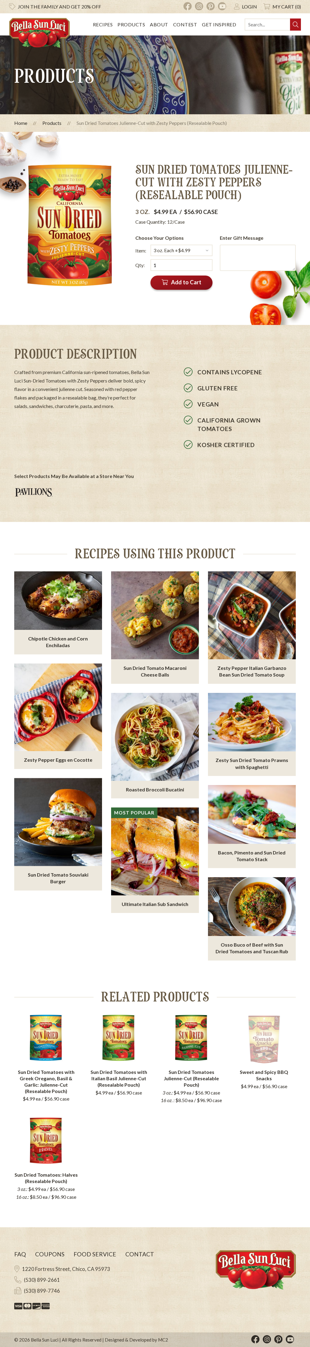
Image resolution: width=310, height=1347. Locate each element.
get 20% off (59, 6)
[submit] (295, 24)
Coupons (49, 1254)
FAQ (20, 1254)
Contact (139, 1254)
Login (249, 6)
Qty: (140, 265)
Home (20, 123)
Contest (185, 24)
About (159, 24)
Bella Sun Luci (44, 1339)
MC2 (163, 1339)
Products (131, 24)
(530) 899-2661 (42, 1280)
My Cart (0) (286, 6)
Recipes (103, 24)
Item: (140, 250)
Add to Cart (186, 282)
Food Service (95, 1254)
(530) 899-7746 (42, 1291)
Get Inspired (219, 24)
